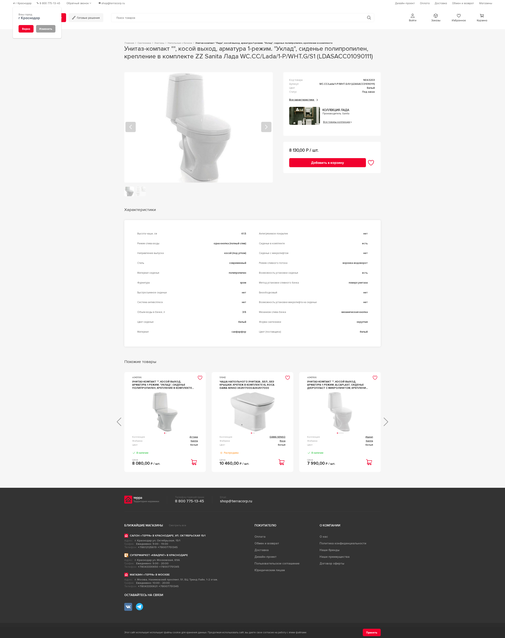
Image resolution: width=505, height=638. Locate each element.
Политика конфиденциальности (343, 543)
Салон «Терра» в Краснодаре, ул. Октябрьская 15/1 (168, 535)
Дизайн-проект (265, 557)
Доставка (261, 550)
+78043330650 (148, 566)
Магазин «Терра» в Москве (150, 574)
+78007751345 (168, 547)
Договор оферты (332, 563)
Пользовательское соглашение (276, 563)
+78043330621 (148, 586)
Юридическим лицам (269, 570)
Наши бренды (329, 550)
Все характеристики (302, 99)
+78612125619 (147, 547)
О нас (324, 536)
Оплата (260, 536)
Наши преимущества (335, 557)
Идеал (369, 437)
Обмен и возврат (266, 543)
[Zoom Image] (198, 127)
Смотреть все (177, 525)
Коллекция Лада (336, 110)
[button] (412, 17)
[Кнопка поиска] (369, 18)
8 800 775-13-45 (189, 501)
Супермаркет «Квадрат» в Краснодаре (159, 555)
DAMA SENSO (277, 437)
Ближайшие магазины (143, 525)
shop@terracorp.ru (236, 501)
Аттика (194, 437)
